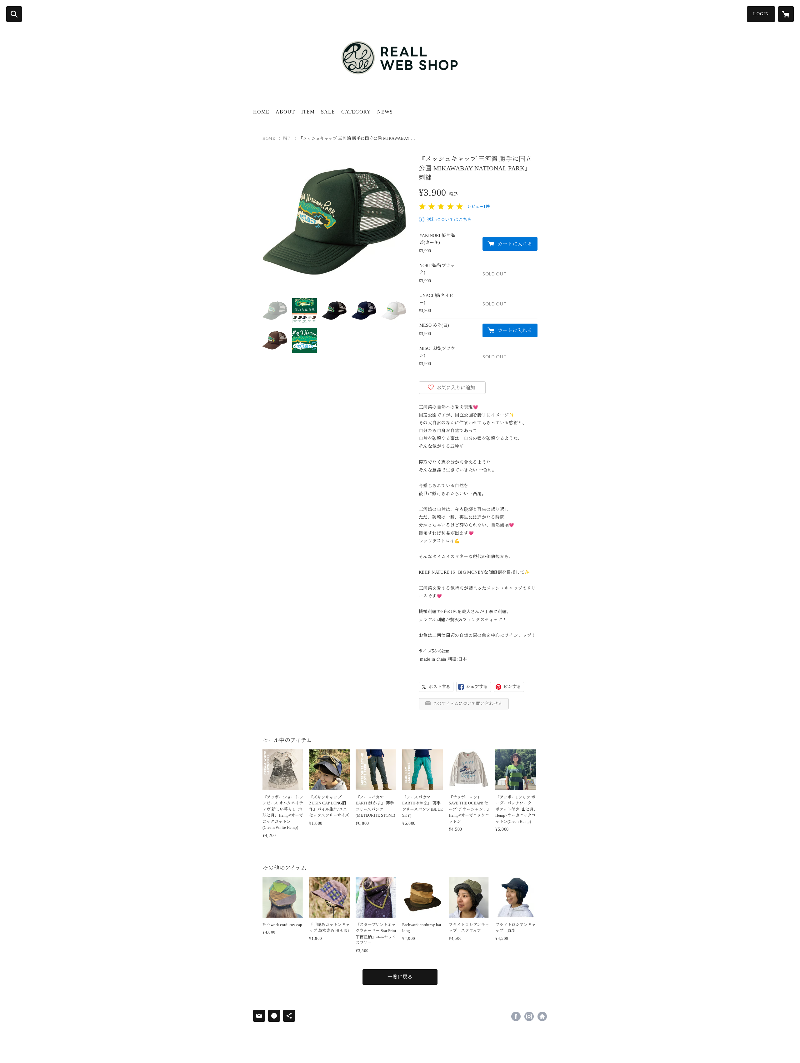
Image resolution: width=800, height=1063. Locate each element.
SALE (328, 111)
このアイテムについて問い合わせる (467, 703)
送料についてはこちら (449, 219)
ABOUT (285, 111)
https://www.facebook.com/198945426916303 (516, 1016)
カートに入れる (515, 243)
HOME (261, 111)
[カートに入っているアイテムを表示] (786, 14)
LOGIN (761, 14)
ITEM (308, 111)
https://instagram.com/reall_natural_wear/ (529, 1016)
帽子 (287, 138)
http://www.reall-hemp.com (542, 1016)
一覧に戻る (400, 977)
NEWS (385, 111)
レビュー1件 (478, 206)
